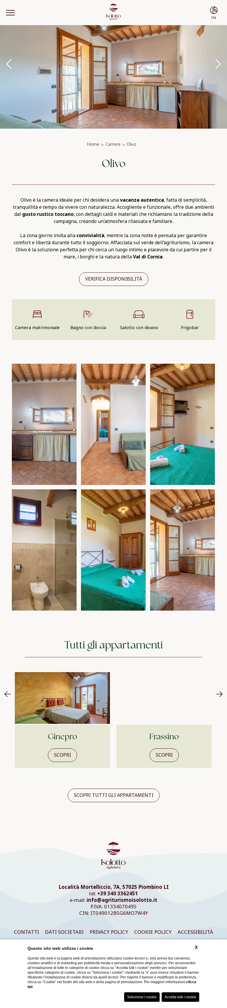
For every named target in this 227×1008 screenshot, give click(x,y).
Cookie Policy (153, 932)
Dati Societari (64, 932)
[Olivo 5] (113, 424)
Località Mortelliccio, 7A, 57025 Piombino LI (114, 887)
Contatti (26, 932)
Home (93, 144)
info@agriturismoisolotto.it (122, 900)
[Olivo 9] (182, 550)
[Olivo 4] (44, 424)
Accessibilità (195, 932)
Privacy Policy (109, 932)
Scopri (62, 755)
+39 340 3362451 (117, 893)
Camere (113, 144)
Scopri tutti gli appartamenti (113, 795)
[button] (7, 694)
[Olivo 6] (182, 424)
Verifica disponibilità (113, 279)
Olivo (131, 144)
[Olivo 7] (44, 550)
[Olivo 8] (113, 550)
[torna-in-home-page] (113, 12)
